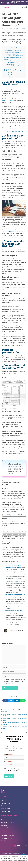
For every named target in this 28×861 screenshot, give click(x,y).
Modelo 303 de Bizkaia (8, 100)
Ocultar (16, 47)
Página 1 (9, 72)
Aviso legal (4, 841)
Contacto (4, 825)
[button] (19, 7)
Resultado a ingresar (12, 61)
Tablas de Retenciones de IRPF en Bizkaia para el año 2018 (15, 595)
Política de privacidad (7, 835)
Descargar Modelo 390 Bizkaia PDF (15, 131)
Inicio (2, 800)
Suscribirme (9, 776)
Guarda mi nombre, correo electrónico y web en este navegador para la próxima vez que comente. (14, 681)
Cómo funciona (5, 803)
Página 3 (9, 76)
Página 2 (9, 74)
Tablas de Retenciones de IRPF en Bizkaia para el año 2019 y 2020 (15, 581)
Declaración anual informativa (14, 56)
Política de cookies (6, 838)
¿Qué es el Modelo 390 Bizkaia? (12, 50)
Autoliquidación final (12, 54)
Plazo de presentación (10, 69)
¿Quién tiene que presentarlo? (12, 52)
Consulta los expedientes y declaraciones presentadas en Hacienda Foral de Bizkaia (14, 565)
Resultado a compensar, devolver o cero (13, 63)
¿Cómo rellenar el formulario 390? (13, 71)
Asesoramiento (5, 820)
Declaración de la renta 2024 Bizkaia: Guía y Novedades (14, 611)
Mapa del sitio (5, 828)
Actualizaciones (5, 808)
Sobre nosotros (5, 811)
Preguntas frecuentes (7, 822)
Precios (3, 806)
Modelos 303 (7, 232)
